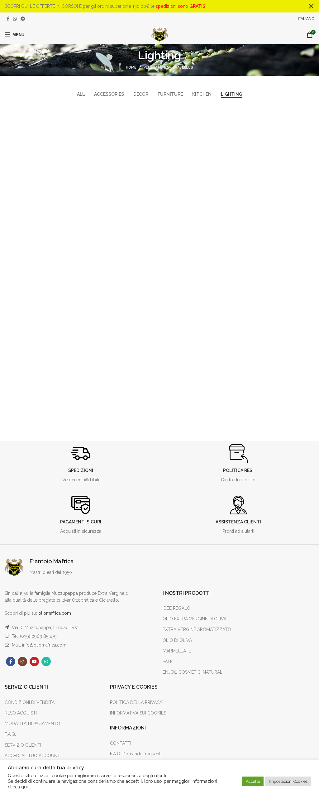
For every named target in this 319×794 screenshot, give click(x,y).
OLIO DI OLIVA (177, 640)
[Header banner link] (150, 6)
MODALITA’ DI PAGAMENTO (32, 723)
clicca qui (18, 786)
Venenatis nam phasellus (168, 67)
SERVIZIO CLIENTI (23, 745)
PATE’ (168, 661)
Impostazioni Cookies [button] (288, 781)
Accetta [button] (253, 781)
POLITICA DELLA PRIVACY (136, 702)
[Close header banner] (311, 6)
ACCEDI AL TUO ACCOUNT (32, 755)
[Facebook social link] (8, 19)
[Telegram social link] (23, 19)
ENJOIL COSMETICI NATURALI (193, 672)
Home (131, 67)
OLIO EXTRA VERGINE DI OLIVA (194, 618)
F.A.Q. (10, 734)
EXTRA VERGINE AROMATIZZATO (197, 629)
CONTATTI (120, 743)
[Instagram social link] (22, 661)
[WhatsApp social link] (15, 19)
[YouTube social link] (34, 661)
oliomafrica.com (54, 613)
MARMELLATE (177, 650)
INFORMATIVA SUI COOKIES (138, 712)
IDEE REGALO (176, 608)
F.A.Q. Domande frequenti (135, 753)
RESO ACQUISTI (21, 712)
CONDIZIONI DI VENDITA (30, 702)
